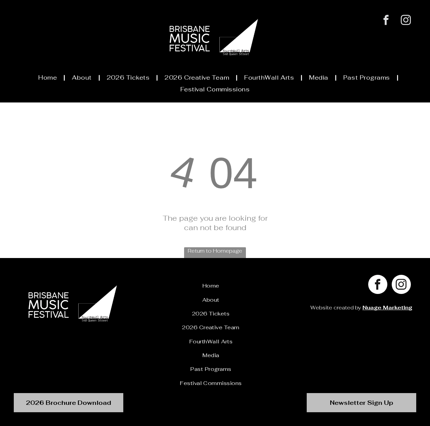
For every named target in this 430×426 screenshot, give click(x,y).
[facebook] (386, 21)
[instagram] (406, 21)
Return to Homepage (215, 250)
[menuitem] (48, 77)
